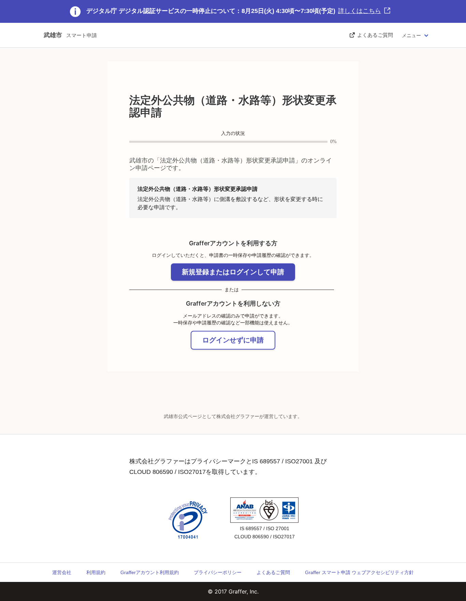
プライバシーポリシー (218, 572)
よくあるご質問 (273, 572)
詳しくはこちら (359, 10)
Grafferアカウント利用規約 (149, 572)
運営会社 (61, 572)
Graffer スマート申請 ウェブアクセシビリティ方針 (359, 572)
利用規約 (95, 572)
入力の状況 (233, 133)
